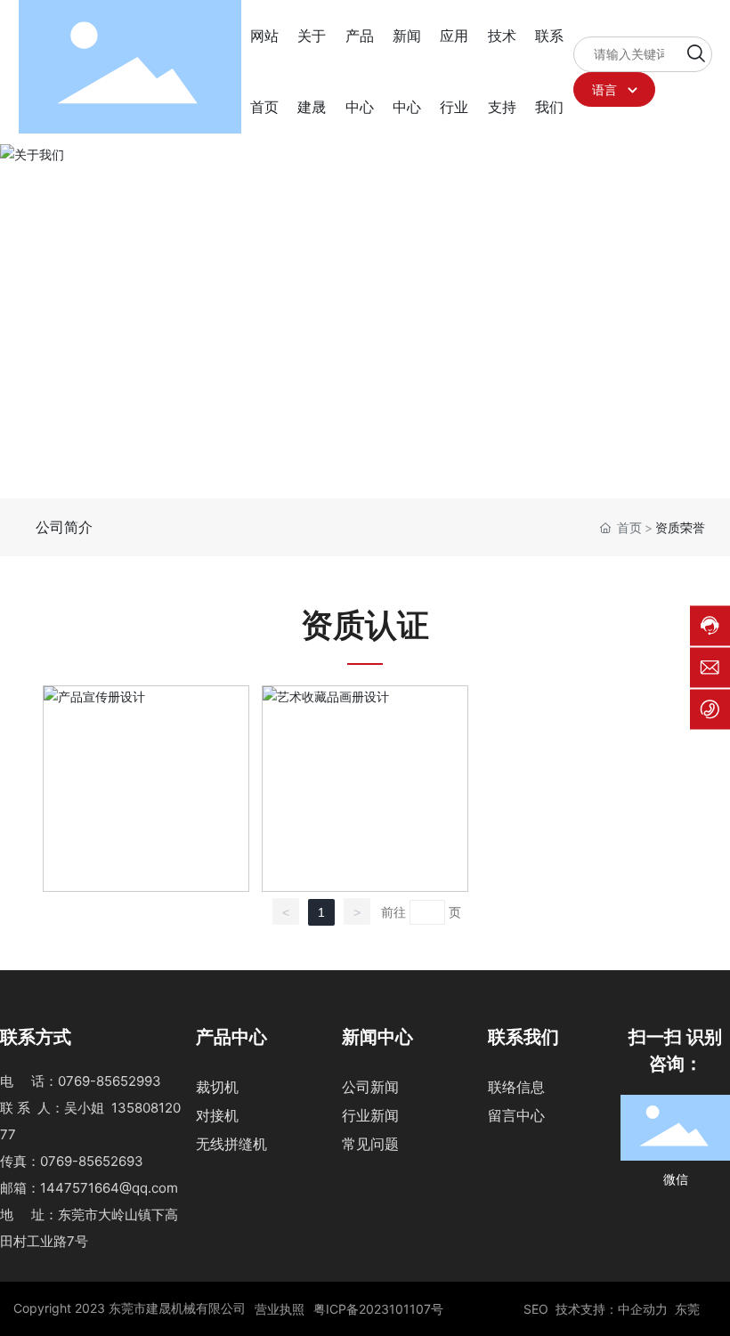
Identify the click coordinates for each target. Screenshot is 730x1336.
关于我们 (107, 316)
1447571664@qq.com (109, 1187)
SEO (535, 1308)
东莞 (687, 1308)
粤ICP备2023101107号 (378, 1308)
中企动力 (643, 1308)
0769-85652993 (109, 1081)
